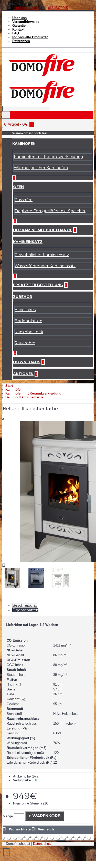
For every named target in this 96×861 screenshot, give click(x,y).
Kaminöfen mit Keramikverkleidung (48, 156)
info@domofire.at (26, 8)
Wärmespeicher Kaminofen (41, 167)
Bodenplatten (28, 320)
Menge (8, 816)
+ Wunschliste (18, 829)
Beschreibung (24, 605)
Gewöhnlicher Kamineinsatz (42, 254)
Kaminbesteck (29, 331)
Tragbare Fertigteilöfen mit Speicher (50, 210)
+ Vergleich (44, 829)
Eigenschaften (25, 610)
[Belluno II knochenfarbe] (13, 588)
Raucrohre (25, 342)
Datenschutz (42, 844)
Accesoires (25, 309)
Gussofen (24, 199)
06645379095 (58, 8)
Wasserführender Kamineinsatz (45, 265)
